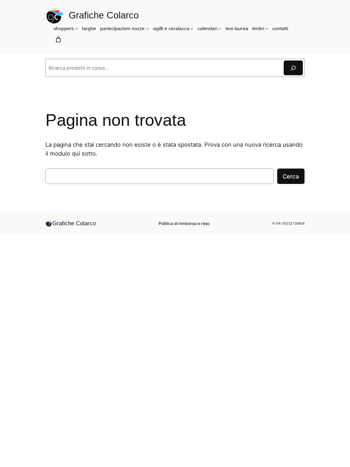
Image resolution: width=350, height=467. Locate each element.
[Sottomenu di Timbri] (266, 28)
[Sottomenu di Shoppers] (76, 28)
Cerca (291, 176)
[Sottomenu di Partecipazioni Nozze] (147, 28)
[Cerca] (293, 68)
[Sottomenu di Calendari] (219, 28)
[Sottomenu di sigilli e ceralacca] (191, 28)
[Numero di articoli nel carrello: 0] (58, 39)
